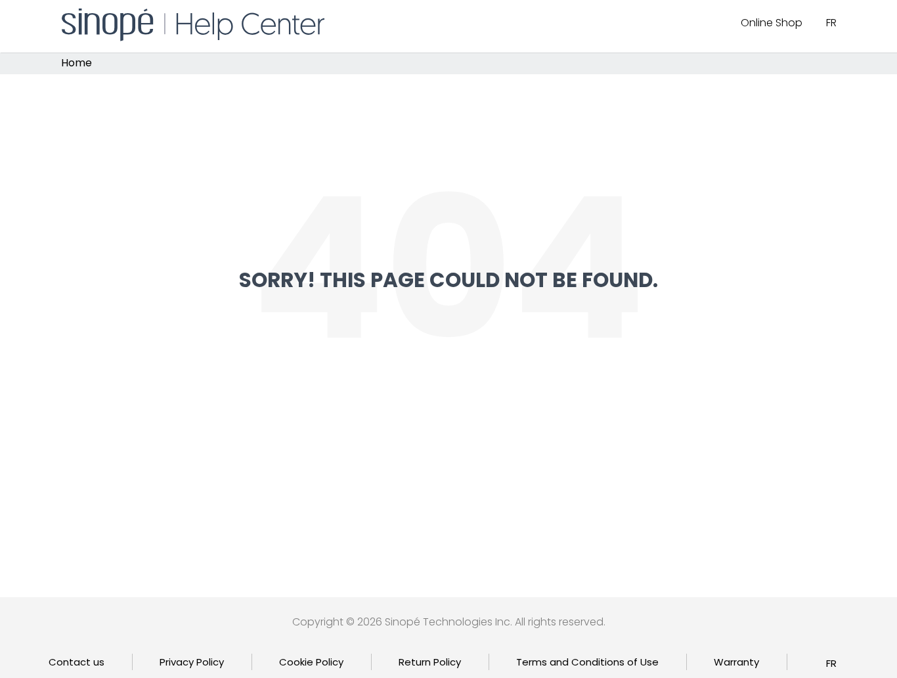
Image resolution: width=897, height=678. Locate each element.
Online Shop (771, 22)
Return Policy (430, 662)
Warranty (736, 662)
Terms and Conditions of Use (587, 662)
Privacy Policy (192, 662)
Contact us (76, 662)
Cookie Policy (311, 662)
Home (76, 63)
